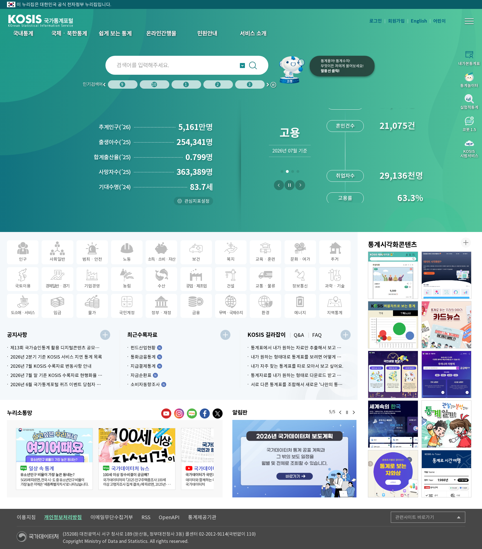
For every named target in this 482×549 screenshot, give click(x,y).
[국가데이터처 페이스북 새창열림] (205, 413)
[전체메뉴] (469, 21)
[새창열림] (294, 458)
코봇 (292, 70)
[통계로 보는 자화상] (393, 473)
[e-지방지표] (446, 374)
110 (250, 534)
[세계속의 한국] (393, 424)
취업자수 (345, 133)
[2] (287, 172)
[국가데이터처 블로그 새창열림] (192, 413)
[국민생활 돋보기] (393, 374)
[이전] (279, 185)
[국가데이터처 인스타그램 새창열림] (179, 413)
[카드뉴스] (446, 324)
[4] (298, 172)
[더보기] (105, 335)
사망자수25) (115, 172)
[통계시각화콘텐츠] (466, 243)
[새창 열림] (54, 459)
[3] (292, 172)
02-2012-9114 (213, 534)
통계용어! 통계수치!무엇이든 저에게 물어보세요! (342, 66)
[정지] (290, 185)
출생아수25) (115, 142)
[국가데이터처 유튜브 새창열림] (166, 413)
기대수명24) (115, 187)
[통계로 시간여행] (446, 473)
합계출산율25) (112, 157)
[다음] (300, 185)
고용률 (345, 156)
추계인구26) (115, 127)
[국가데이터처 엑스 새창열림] (218, 413)
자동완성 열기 (242, 65)
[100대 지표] (393, 275)
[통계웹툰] (446, 424)
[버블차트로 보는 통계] (393, 324)
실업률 (345, 178)
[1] (282, 172)
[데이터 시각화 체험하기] (446, 275)
